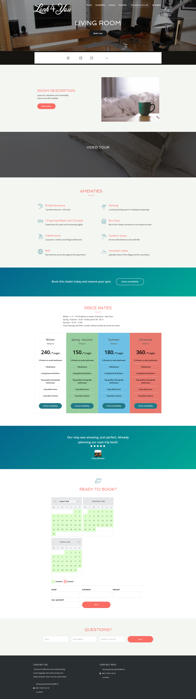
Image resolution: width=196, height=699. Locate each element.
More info (153, 58)
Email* (54, 589)
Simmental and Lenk (139, 5)
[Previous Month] (55, 501)
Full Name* (86, 589)
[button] (105, 99)
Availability (100, 5)
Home (89, 5)
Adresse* (116, 589)
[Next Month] (79, 542)
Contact (112, 5)
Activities (123, 5)
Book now (98, 33)
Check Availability (129, 281)
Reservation (46, 106)
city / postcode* (57, 600)
